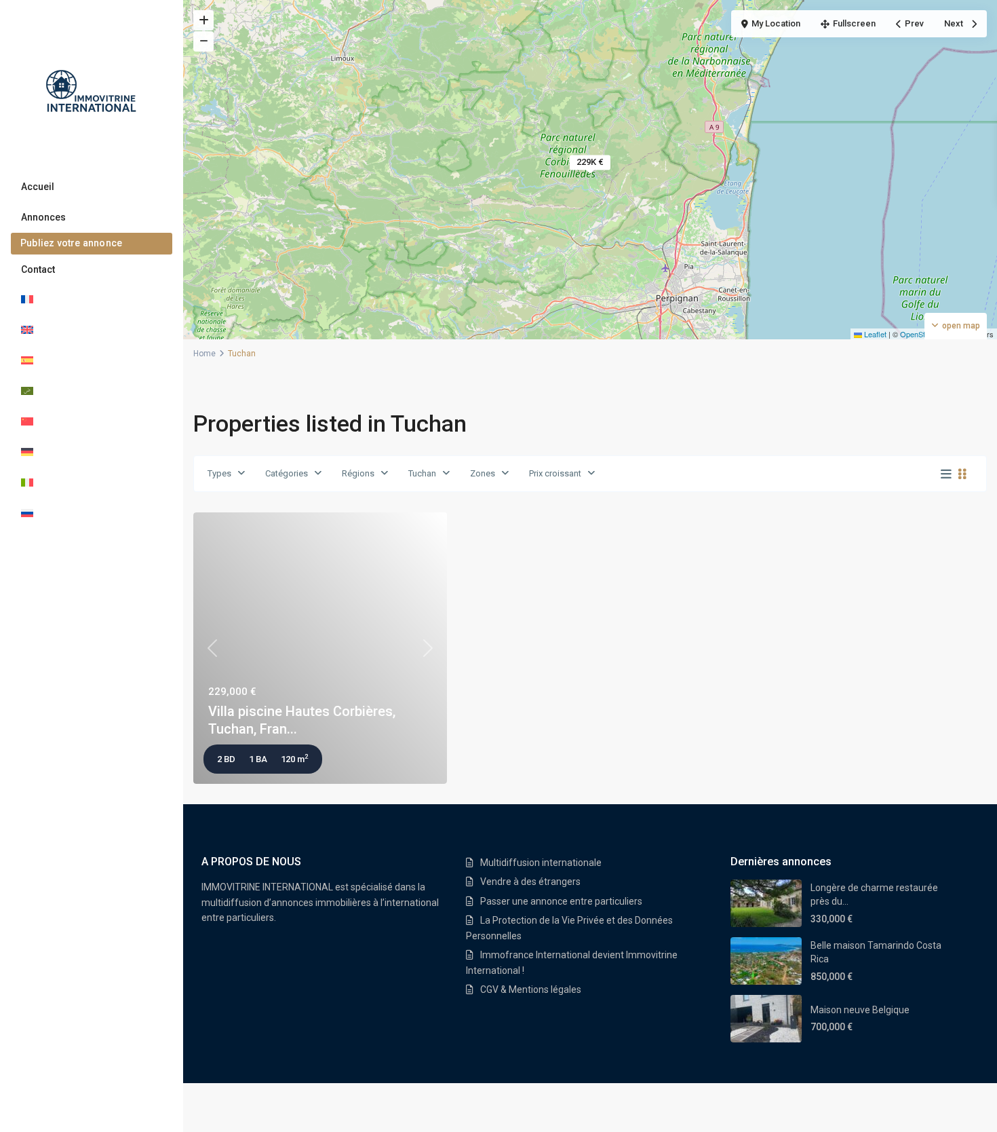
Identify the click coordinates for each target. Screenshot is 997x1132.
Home (204, 353)
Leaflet (874, 333)
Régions (358, 473)
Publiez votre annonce (71, 243)
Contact (38, 269)
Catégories (286, 473)
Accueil (37, 186)
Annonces (43, 217)
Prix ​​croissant (555, 473)
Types (219, 473)
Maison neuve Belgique (860, 1009)
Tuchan (422, 473)
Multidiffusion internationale (541, 862)
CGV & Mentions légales (530, 989)
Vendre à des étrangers (530, 881)
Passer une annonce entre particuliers (561, 901)
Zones (482, 473)
